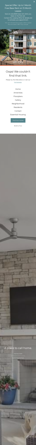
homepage (18, 82)
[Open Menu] (33, 32)
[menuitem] (18, 89)
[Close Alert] (34, 2)
